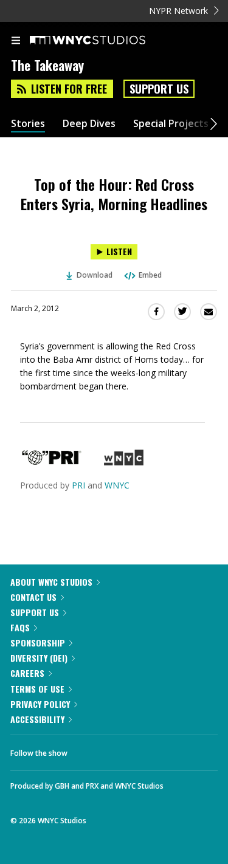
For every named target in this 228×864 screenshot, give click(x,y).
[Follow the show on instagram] (155, 750)
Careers (27, 673)
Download (94, 275)
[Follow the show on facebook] (88, 750)
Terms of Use (37, 688)
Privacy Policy (40, 704)
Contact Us (33, 597)
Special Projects (171, 124)
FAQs (20, 627)
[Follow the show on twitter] (122, 750)
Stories (28, 124)
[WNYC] (123, 462)
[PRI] (51, 462)
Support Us (159, 89)
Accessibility (37, 719)
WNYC (117, 485)
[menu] (16, 41)
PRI (78, 485)
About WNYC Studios (51, 581)
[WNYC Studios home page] (103, 40)
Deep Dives (89, 124)
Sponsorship (37, 642)
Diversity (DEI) (38, 657)
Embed (150, 275)
